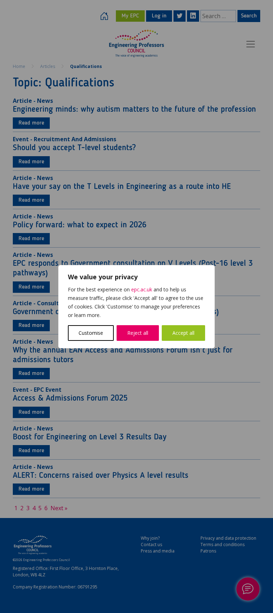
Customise (91, 332)
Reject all (137, 332)
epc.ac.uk (141, 289)
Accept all (183, 332)
